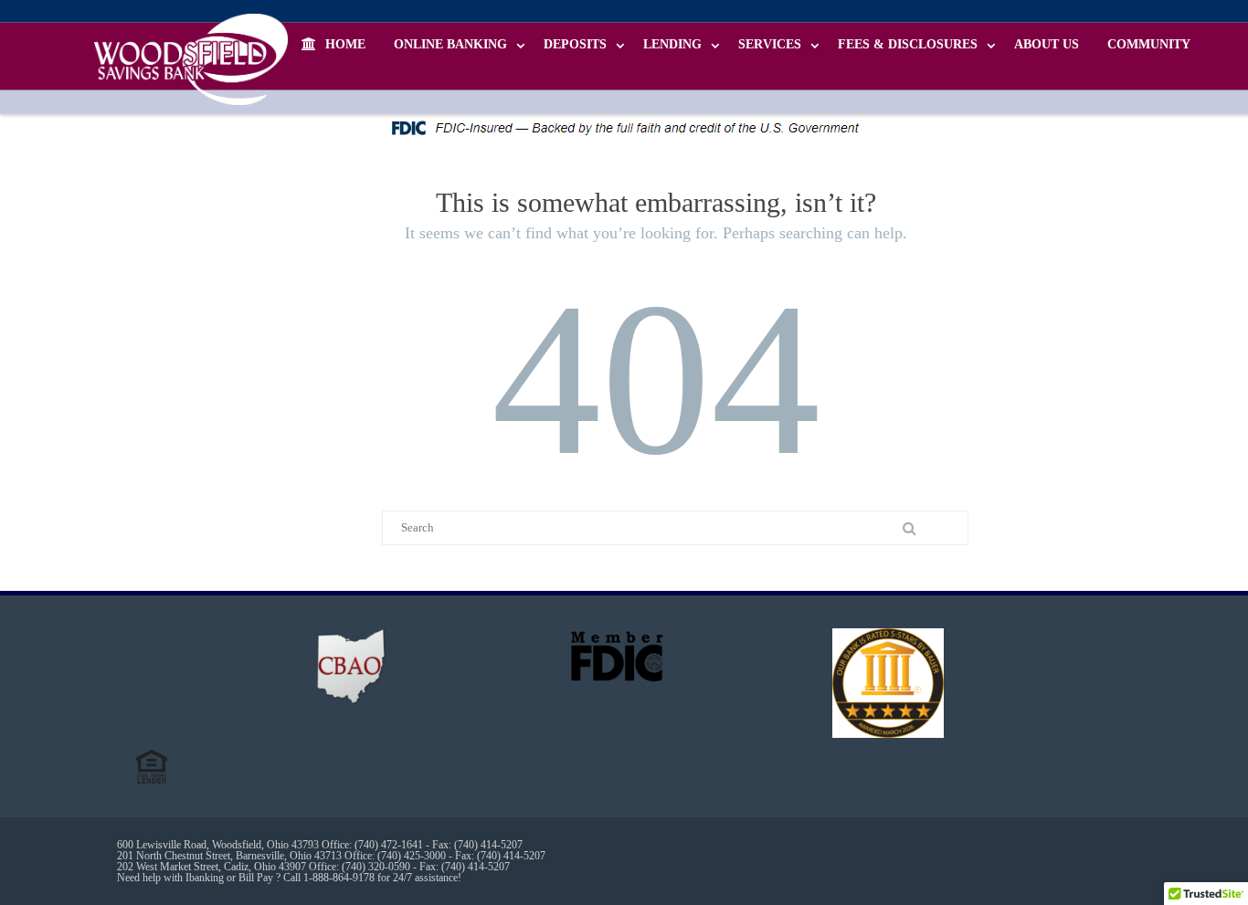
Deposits (575, 44)
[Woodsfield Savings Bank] (195, 59)
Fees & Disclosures (908, 44)
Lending (672, 44)
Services (769, 44)
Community (1148, 44)
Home (345, 44)
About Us (1046, 44)
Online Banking (450, 44)
